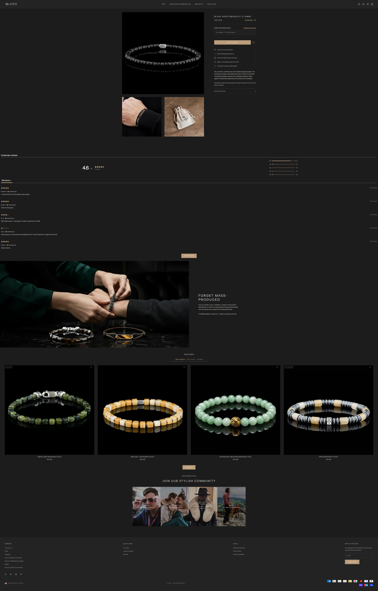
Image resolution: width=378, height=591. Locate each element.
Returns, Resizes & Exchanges (14, 561)
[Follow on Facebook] (6, 574)
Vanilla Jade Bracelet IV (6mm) (328, 457)
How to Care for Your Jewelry (14, 567)
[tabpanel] (189, 222)
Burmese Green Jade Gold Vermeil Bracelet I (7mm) (235, 457)
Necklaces (211, 4)
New (163, 4)
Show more (189, 256)
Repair (7, 564)
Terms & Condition (238, 554)
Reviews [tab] (7, 180)
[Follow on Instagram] (16, 574)
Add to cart (232, 42)
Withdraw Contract (239, 548)
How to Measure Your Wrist (13, 558)
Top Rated (200, 359)
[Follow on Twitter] (11, 574)
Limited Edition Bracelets (180, 4)
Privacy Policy (237, 551)
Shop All (125, 554)
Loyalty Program (128, 551)
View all (189, 467)
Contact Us (8, 548)
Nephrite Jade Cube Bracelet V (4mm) (49, 457)
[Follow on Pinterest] (21, 574)
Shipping (7, 554)
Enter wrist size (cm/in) (222, 28)
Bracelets (199, 4)
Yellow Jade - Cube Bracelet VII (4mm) (142, 457)
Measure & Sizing (250, 28)
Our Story (126, 548)
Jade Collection (180, 359)
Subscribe (352, 562)
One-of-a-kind (191, 359)
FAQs (6, 551)
